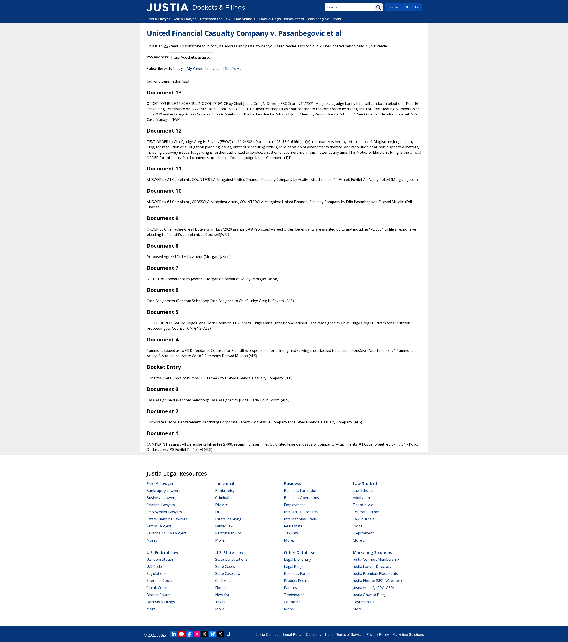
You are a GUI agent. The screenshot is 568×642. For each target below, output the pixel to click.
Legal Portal (292, 634)
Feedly (178, 68)
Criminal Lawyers (160, 504)
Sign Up (412, 7)
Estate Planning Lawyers (166, 519)
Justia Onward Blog (369, 594)
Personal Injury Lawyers (166, 533)
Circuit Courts (157, 587)
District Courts (158, 594)
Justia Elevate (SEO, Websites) (377, 580)
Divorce (221, 504)
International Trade (300, 519)
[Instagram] (197, 634)
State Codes (225, 566)
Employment (294, 504)
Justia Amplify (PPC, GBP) (373, 587)
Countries (292, 601)
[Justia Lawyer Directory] (228, 634)
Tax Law (291, 533)
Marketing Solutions (324, 19)
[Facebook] (189, 634)
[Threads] (204, 634)
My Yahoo (195, 68)
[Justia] (167, 7)
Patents (290, 587)
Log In (393, 7)
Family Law (224, 526)
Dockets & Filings (160, 601)
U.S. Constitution (160, 559)
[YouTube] (181, 634)
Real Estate (293, 526)
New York (223, 594)
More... (152, 540)
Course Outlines (366, 511)
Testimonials (363, 601)
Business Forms (297, 573)
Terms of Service (349, 634)
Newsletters (294, 19)
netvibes (214, 68)
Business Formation (300, 490)
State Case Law (227, 573)
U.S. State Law (229, 552)
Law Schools (244, 19)
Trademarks (294, 594)
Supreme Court (159, 580)
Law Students (366, 483)
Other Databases (300, 552)
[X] (220, 634)
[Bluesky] (212, 634)
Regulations (156, 573)
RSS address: (158, 57)
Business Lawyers (161, 497)
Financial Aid (363, 504)
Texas (220, 601)
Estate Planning (228, 519)
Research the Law (215, 19)
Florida (221, 587)
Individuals (225, 483)
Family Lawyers (159, 526)
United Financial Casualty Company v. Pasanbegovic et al (244, 33)
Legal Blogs (294, 566)
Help (329, 634)
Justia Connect (267, 634)
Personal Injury (228, 533)
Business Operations (301, 497)
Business (292, 483)
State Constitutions (231, 559)
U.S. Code (154, 566)
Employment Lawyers (164, 511)
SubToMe (233, 68)
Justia (161, 635)
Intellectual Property (301, 511)
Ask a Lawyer (185, 19)
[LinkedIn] (173, 634)
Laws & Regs (270, 19)
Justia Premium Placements (375, 573)
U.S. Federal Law (162, 552)
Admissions (362, 497)
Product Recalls (296, 580)
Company (313, 634)
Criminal (222, 497)
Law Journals (363, 519)
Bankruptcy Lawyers (163, 490)
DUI (218, 511)
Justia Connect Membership (376, 559)
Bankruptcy (225, 490)
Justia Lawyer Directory (372, 566)
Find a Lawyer (158, 19)
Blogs (357, 526)
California (223, 580)
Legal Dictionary (297, 559)
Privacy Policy (377, 634)
